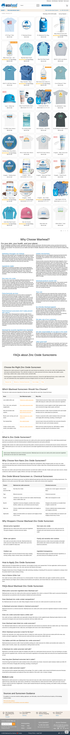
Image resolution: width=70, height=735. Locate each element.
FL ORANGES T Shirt (60, 106)
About (22, 728)
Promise (7, 716)
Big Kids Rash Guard (26, 57)
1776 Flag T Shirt (9, 35)
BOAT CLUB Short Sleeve (9, 83)
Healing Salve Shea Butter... (9, 151)
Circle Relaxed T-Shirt (60, 83)
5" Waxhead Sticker (26, 35)
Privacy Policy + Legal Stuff (35, 733)
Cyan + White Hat (9, 106)
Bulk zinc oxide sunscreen (26, 426)
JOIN (14, 723)
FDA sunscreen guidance (9, 700)
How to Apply (35, 382)
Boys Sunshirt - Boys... (26, 81)
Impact (40, 715)
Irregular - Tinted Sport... (9, 198)
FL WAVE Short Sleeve (9, 128)
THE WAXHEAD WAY (13, 10)
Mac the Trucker (26, 222)
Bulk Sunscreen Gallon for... (43, 81)
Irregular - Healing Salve (9, 175)
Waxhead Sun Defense (10, 733)
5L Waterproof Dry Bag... (43, 35)
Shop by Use (8, 382)
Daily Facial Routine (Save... (26, 106)
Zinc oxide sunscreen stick (26, 405)
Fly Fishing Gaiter (26, 128)
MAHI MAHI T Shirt (60, 223)
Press (22, 725)
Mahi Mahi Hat (43, 223)
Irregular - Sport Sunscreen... (26, 175)
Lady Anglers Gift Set (60, 199)
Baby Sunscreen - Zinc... (9, 57)
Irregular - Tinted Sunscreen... (26, 198)
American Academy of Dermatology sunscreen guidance (16, 702)
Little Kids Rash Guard (9, 222)
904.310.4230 (64, 10)
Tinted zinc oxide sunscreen (26, 400)
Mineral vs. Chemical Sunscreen (22, 382)
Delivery (24, 715)
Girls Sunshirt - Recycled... (43, 128)
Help (28, 725)
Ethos (57, 715)
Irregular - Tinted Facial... (60, 175)
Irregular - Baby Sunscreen (60, 152)
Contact (29, 728)
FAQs (42, 382)
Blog (28, 723)
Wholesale (24, 723)
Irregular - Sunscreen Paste (43, 175)
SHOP (3, 10)
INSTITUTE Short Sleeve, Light (43, 153)
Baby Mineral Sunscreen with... (60, 34)
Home (3, 13)
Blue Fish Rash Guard (43, 59)
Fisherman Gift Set (43, 106)
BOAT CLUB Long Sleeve (60, 59)
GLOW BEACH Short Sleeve (60, 128)
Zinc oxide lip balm (24, 421)
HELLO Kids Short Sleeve (26, 152)
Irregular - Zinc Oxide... (43, 197)
